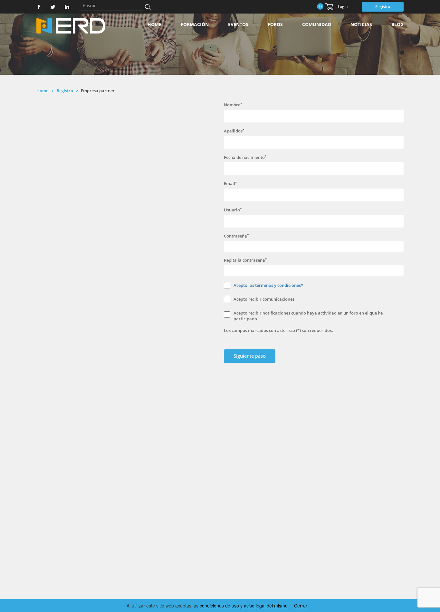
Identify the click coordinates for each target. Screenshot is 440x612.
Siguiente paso (250, 356)
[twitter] (53, 7)
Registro (382, 6)
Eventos (238, 24)
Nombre (232, 105)
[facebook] (38, 7)
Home (154, 24)
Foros (275, 24)
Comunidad (316, 24)
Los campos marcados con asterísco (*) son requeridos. (278, 330)
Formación (195, 24)
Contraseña (235, 236)
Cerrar (300, 605)
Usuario (232, 210)
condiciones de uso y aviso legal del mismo (244, 605)
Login (343, 6)
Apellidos (233, 131)
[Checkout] (329, 6)
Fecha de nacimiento (244, 157)
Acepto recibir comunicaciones (264, 299)
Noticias (361, 24)
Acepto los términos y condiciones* (268, 285)
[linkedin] (67, 7)
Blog (397, 24)
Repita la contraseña (244, 260)
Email (229, 183)
